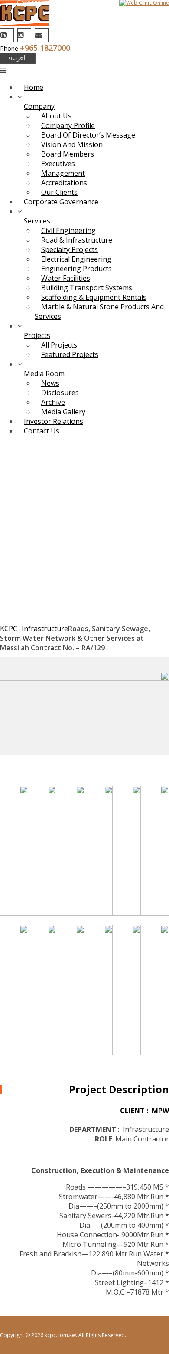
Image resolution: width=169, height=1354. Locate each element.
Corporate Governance (61, 202)
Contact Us (41, 431)
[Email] (42, 34)
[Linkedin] (8, 34)
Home (33, 87)
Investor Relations (53, 421)
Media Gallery (63, 411)
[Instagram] (25, 34)
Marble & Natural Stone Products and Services (99, 311)
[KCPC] (25, 23)
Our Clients (59, 192)
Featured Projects (69, 354)
